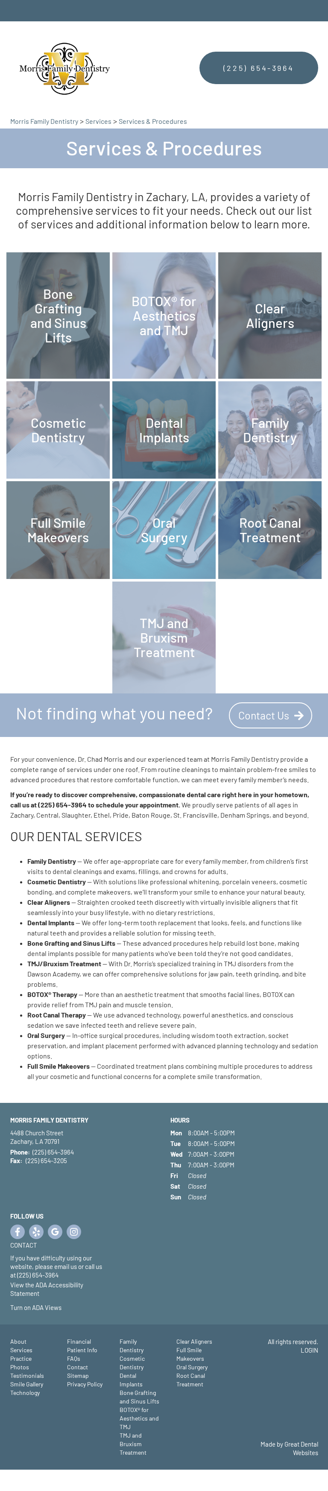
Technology (25, 1392)
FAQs (73, 1358)
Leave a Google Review (55, 1232)
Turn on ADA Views (36, 1307)
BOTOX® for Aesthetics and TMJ (139, 1418)
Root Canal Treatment (190, 1380)
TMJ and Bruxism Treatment (133, 1444)
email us (65, 1266)
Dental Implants (131, 1380)
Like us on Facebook (17, 1232)
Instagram (74, 1232)
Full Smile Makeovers (190, 1354)
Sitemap (78, 1375)
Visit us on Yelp (36, 1232)
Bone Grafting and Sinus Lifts (139, 1397)
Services (98, 121)
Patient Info (82, 1350)
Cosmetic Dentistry (132, 1363)
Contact (23, 1245)
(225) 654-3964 (258, 68)
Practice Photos (21, 1363)
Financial (79, 1341)
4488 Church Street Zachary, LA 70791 (36, 1137)
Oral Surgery (192, 1367)
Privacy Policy (84, 1384)
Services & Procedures (153, 121)
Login (309, 1350)
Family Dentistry (132, 1346)
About (18, 1341)
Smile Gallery (26, 1384)
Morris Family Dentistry (44, 121)
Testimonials (27, 1375)
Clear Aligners (194, 1341)
